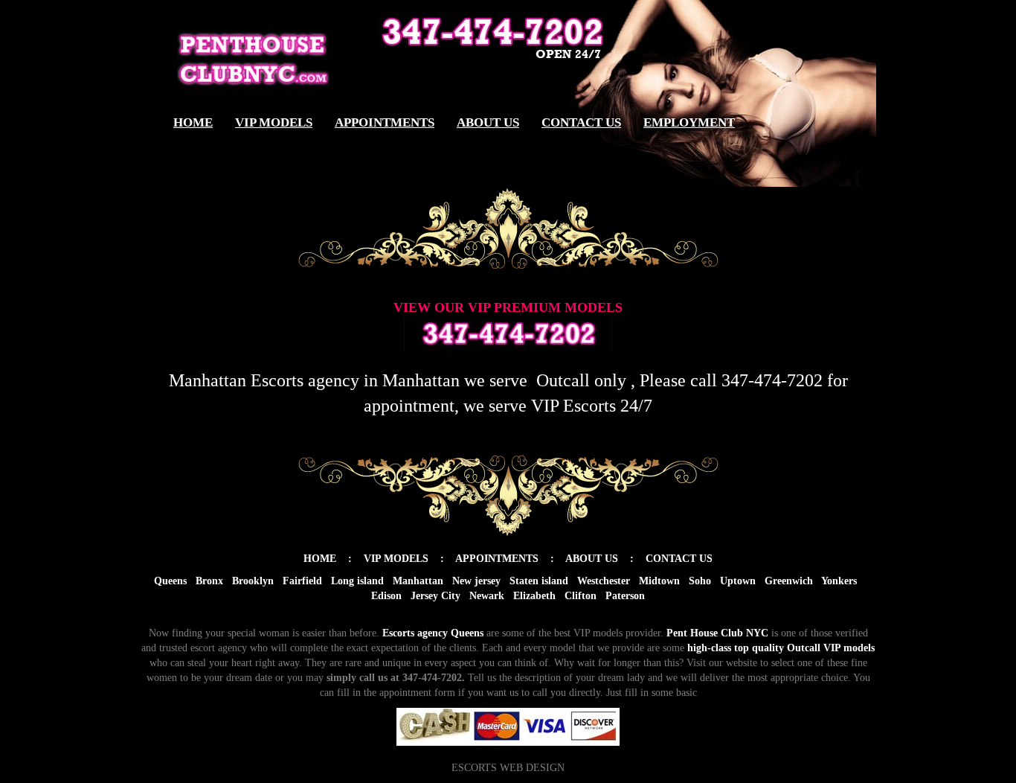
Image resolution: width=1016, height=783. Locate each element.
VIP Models (273, 122)
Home (193, 122)
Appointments (384, 122)
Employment (689, 122)
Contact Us (581, 122)
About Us (488, 122)
